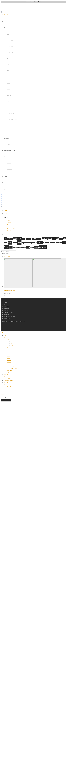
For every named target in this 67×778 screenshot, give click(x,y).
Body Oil (9, 77)
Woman (43, 247)
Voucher (28, 247)
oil (36, 243)
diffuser (36, 239)
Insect (8, 89)
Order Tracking (7, 306)
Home (10, 243)
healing (5, 243)
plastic (46, 243)
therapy (24, 247)
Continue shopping (6, 400)
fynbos (54, 238)
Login (5, 176)
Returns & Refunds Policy (9, 317)
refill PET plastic (52, 243)
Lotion (11, 46)
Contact (8, 144)
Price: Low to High (11, 229)
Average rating (10, 225)
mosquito (23, 243)
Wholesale (9, 169)
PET (43, 243)
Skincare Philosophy (9, 150)
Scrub (11, 52)
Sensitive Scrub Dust (9, 290)
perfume (40, 242)
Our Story (6, 138)
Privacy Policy (7, 319)
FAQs (5, 304)
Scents (8, 83)
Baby (5, 238)
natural (26, 243)
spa (22, 247)
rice (56, 243)
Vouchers (12, 114)
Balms (8, 71)
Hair (8, 65)
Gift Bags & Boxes (14, 120)
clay (26, 239)
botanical (23, 239)
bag (8, 239)
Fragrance (48, 238)
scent (64, 242)
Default (8, 221)
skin (17, 247)
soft (20, 247)
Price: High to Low (11, 231)
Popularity (9, 223)
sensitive (14, 247)
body (15, 238)
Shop (5, 27)
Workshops (9, 126)
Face (8, 58)
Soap (11, 40)
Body (8, 34)
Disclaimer (6, 314)
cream (33, 239)
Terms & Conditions (8, 312)
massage (15, 243)
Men (19, 242)
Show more (6, 296)
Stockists (6, 156)
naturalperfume (31, 243)
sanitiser (59, 243)
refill (48, 243)
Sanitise (9, 95)
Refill (8, 132)
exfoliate (39, 239)
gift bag (61, 239)
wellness (32, 247)
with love (36, 247)
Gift (8, 107)
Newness (9, 227)
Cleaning (9, 101)
